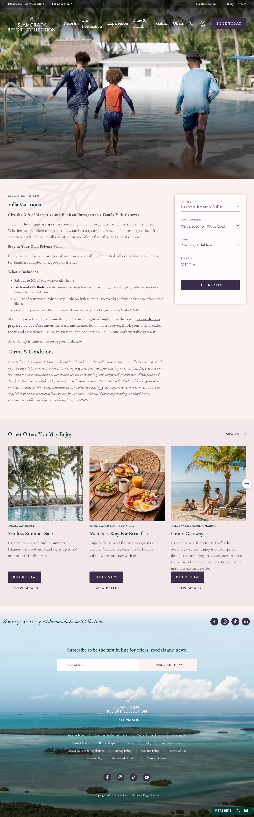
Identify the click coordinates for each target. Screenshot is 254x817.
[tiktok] (134, 780)
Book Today (228, 23)
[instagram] (120, 780)
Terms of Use (177, 751)
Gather (162, 23)
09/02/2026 (216, 226)
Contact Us (179, 735)
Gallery (229, 4)
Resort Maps (107, 743)
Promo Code (187, 258)
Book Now (24, 577)
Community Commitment (110, 735)
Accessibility (94, 758)
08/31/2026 (190, 226)
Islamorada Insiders (124, 758)
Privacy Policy (122, 751)
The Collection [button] (60, 4)
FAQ (147, 743)
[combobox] (210, 243)
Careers (130, 743)
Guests (184, 239)
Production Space (171, 743)
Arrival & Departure (191, 219)
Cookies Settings (157, 758)
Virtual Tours (80, 743)
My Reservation (206, 4)
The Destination (92, 23)
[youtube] (147, 780)
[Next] (247, 483)
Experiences (118, 23)
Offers (242, 4)
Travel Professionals (150, 735)
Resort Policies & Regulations (86, 751)
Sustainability (76, 735)
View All (233, 434)
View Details (26, 588)
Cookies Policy (150, 751)
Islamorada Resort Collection (26, 4)
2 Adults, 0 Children (196, 245)
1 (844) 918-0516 (127, 720)
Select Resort (187, 202)
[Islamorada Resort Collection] (32, 24)
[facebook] (107, 780)
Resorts (70, 23)
